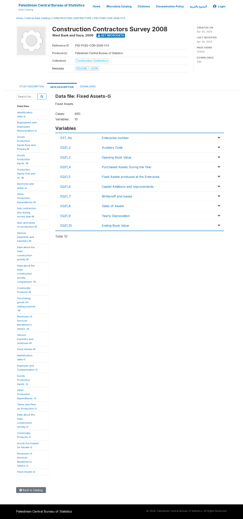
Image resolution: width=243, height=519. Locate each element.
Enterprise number (115, 138)
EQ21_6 (65, 187)
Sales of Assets (113, 206)
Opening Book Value (116, 157)
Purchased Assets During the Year (126, 167)
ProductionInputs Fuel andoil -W (26, 173)
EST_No (66, 138)
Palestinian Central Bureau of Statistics (51, 5)
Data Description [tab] (62, 87)
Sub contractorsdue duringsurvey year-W (26, 212)
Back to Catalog (32, 490)
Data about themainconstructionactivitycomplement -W (26, 273)
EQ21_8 (65, 206)
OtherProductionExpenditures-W (26, 198)
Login (221, 6)
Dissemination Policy (170, 6)
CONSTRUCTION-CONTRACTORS (72, 18)
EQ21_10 (66, 225)
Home (96, 6)
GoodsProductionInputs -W (23, 159)
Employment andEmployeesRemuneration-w (27, 126)
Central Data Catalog (37, 18)
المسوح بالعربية (198, 6)
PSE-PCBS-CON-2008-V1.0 (109, 18)
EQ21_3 (65, 157)
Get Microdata (112, 35)
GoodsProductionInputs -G (23, 380)
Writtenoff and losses (117, 196)
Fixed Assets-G (26, 471)
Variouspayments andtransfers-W (25, 237)
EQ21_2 (65, 147)
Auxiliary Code (112, 147)
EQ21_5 (65, 177)
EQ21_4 (65, 167)
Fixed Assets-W (26, 349)
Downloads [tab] (88, 86)
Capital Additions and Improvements (128, 187)
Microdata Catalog (119, 6)
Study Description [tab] (31, 86)
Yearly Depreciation (116, 216)
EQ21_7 (65, 196)
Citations (144, 6)
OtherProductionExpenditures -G (26, 394)
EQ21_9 (65, 216)
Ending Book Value (115, 225)
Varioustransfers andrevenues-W (25, 339)
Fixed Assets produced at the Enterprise (130, 177)
